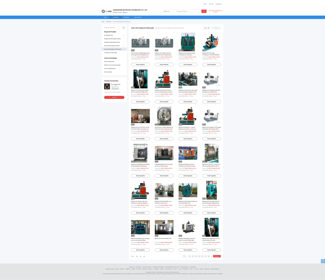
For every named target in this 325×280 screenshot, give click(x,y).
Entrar (205, 4)
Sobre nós (131, 267)
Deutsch (150, 269)
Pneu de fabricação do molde (111, 45)
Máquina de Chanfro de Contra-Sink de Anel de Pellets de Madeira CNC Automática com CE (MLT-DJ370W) (188, 92)
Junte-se (211, 4)
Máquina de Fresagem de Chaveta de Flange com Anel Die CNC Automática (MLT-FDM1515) (211, 92)
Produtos (116, 17)
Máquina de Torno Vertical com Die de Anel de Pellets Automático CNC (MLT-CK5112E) (140, 129)
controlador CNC (108, 35)
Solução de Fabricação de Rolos (112, 39)
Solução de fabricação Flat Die (112, 42)
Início (105, 17)
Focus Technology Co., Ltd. (160, 272)
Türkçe (201, 269)
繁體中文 (128, 269)
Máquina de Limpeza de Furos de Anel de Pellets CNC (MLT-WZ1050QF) (211, 240)
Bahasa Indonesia (215, 269)
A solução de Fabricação (110, 52)
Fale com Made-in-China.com (172, 267)
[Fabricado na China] (112, 3)
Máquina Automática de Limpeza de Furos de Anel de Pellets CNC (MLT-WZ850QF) (139, 92)
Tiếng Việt (206, 269)
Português (156, 269)
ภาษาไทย (196, 269)
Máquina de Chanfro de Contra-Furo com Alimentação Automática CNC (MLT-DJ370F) (164, 92)
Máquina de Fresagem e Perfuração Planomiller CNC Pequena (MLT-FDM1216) (211, 129)
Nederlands (185, 269)
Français (139, 269)
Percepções (193, 267)
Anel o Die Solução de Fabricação (112, 49)
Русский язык (168, 269)
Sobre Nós (126, 17)
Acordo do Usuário (147, 267)
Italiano (162, 269)
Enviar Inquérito (140, 64)
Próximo (216, 256)
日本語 (133, 269)
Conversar (116, 88)
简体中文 (122, 269)
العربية (179, 269)
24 (137, 256)
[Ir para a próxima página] (219, 28)
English (117, 269)
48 (144, 256)
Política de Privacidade (158, 267)
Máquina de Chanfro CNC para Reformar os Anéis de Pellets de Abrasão (139, 203)
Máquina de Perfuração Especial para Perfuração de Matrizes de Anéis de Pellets (210, 203)
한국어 (175, 269)
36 (140, 256)
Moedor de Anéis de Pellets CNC (163, 238)
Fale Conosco (137, 17)
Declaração (138, 267)
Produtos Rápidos (184, 267)
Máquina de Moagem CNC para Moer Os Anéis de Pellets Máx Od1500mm (187, 240)
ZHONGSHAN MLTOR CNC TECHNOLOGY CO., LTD (130, 10)
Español (144, 269)
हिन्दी (191, 269)
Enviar (114, 97)
